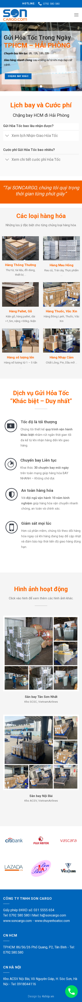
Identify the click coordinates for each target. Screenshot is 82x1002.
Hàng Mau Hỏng (61, 265)
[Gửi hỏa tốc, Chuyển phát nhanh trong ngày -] (15, 15)
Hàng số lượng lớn (20, 357)
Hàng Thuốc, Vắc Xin (61, 311)
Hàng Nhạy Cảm (62, 357)
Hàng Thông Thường (20, 265)
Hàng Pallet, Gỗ (20, 311)
